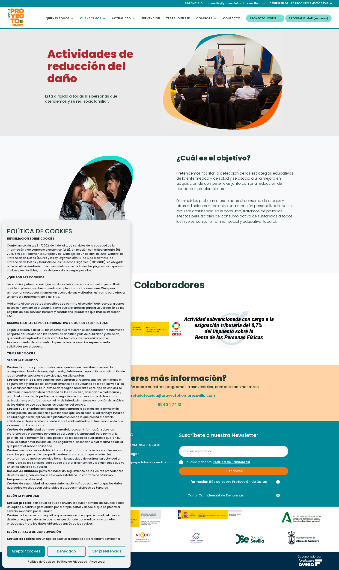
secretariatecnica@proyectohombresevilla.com (169, 395)
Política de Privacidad (72, 562)
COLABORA (204, 18)
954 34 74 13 (169, 404)
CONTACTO (231, 18)
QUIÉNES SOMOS (57, 18)
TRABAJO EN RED (178, 18)
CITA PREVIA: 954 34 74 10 (139, 445)
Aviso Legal (97, 562)
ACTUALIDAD (121, 18)
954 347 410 (193, 3)
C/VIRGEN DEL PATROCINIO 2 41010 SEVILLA (300, 3)
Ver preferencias (107, 551)
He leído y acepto (217, 462)
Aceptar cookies (26, 551)
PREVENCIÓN (150, 18)
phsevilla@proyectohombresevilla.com (236, 3)
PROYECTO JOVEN (263, 18)
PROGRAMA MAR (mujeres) (308, 18)
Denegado (66, 551)
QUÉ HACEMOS (90, 18)
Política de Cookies (41, 562)
